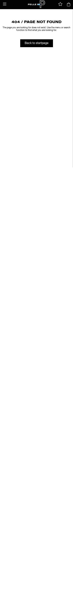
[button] (4, 4)
